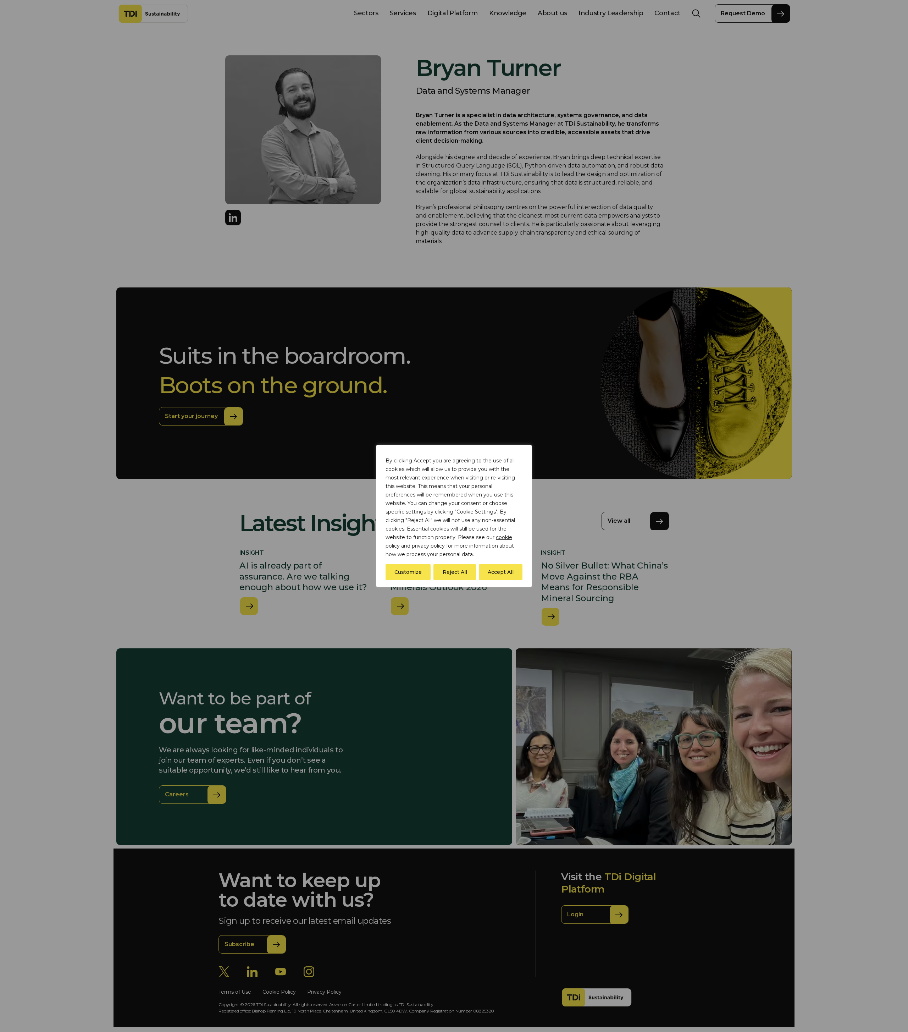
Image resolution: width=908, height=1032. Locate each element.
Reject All (455, 572)
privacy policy (428, 546)
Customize (408, 572)
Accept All (501, 572)
